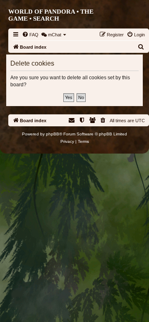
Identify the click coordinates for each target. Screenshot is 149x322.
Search (46, 18)
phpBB (52, 134)
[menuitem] (30, 35)
